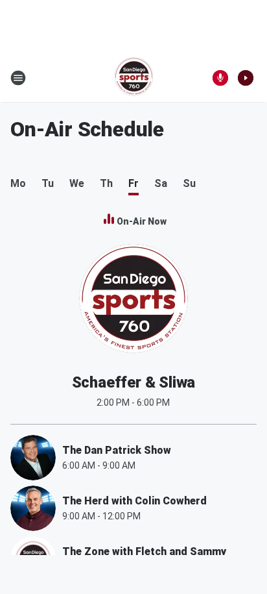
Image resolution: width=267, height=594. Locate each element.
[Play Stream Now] (245, 78)
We (76, 183)
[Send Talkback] (220, 78)
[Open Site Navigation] (18, 78)
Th (106, 183)
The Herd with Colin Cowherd (134, 501)
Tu (47, 183)
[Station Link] (134, 78)
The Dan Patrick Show (116, 450)
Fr (133, 183)
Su (189, 183)
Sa (160, 183)
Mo (18, 183)
